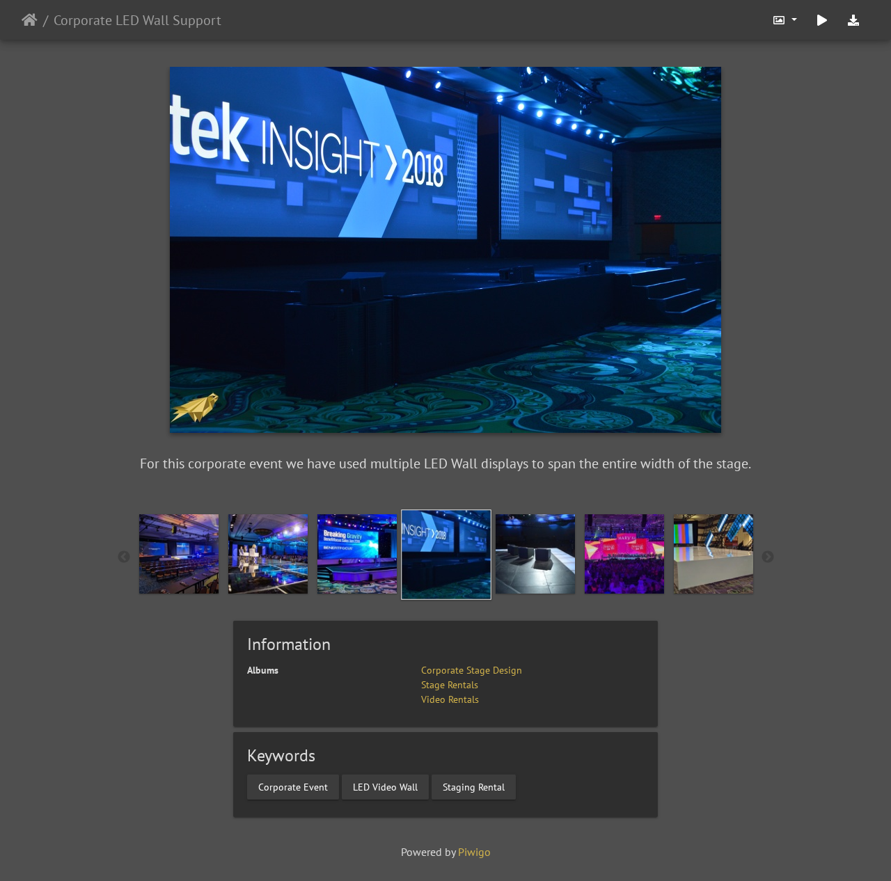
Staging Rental (474, 786)
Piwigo (474, 852)
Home (30, 20)
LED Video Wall (385, 786)
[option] (178, 554)
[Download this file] (853, 20)
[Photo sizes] (784, 20)
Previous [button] (124, 557)
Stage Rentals (449, 684)
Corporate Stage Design (471, 670)
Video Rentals (450, 699)
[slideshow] (822, 20)
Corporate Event (293, 786)
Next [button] (768, 557)
